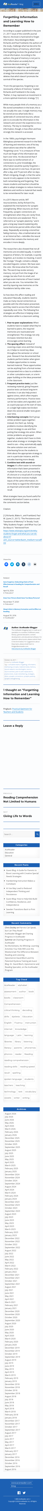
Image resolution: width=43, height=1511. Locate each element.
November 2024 (12, 1177)
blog (13, 1486)
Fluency (18, 1023)
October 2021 (11, 1281)
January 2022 (11, 1271)
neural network (9, 669)
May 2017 (9, 1442)
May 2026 (9, 1122)
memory (33, 667)
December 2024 (12, 1174)
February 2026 (11, 1132)
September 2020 (12, 1320)
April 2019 (9, 1372)
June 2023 (9, 1220)
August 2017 (10, 1432)
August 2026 (10, 1113)
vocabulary (30, 1091)
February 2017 (11, 1451)
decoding (27, 1010)
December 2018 (12, 1384)
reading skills (10, 1066)
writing (25, 1098)
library (18, 1041)
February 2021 (11, 1305)
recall (15, 674)
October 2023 (11, 1208)
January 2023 (11, 1235)
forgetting (24, 664)
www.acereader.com (21, 1483)
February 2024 (11, 1195)
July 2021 (9, 1290)
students (29, 1079)
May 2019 (9, 1369)
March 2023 (10, 1229)
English (8, 1023)
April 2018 (9, 1408)
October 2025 (11, 1144)
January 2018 (11, 1417)
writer (17, 1098)
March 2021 (10, 1302)
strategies (31, 674)
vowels (7, 1098)
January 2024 (11, 1198)
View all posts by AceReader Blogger (24, 649)
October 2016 (11, 1463)
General (8, 855)
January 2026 (11, 1135)
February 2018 (11, 1414)
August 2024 (10, 1186)
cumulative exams (14, 664)
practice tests (8, 674)
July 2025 (9, 1153)
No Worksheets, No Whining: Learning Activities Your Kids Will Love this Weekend (22, 948)
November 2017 (12, 1423)
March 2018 (10, 1411)
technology (10, 1091)
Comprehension (12, 1004)
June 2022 (9, 1256)
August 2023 (10, 1214)
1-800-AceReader (20, 1499)
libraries (8, 1041)
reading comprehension (16, 1060)
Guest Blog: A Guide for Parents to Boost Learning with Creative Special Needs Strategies (22, 873)
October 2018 (11, 1390)
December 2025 (12, 1138)
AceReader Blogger (17, 662)
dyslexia (16, 1016)
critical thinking (12, 1010)
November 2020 (12, 1314)
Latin (19, 1035)
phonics (8, 1054)
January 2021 (11, 1308)
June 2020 (9, 1329)
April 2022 (9, 1262)
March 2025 (10, 1165)
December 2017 (12, 1420)
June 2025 (9, 1156)
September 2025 (12, 1147)
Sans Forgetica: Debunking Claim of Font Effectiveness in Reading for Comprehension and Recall (21, 584)
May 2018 (9, 1405)
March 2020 (10, 1338)
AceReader (10, 849)
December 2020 (12, 1311)
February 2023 (11, 1232)
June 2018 (9, 1402)
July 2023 (9, 1217)
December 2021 (12, 1274)
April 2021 (9, 1299)
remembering (22, 674)
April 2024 (9, 1189)
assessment (10, 991)
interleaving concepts (11, 667)
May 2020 (9, 1332)
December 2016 (12, 1457)
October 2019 (11, 1353)
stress (6, 676)
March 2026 (10, 1129)
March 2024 (10, 1192)
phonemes (30, 1048)
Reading (28, 1054)
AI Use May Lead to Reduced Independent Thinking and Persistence (19, 891)
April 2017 (9, 1445)
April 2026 (9, 1125)
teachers (8, 1085)
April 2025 (9, 1162)
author (22, 991)
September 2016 (12, 1466)
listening (28, 1041)
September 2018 (12, 1393)
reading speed (27, 1066)
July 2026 (9, 1116)
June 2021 (9, 1293)
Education (9, 852)
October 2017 (11, 1426)
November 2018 (12, 1387)
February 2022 (11, 1268)
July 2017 (9, 1436)
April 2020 (9, 1335)
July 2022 (9, 1253)
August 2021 (10, 1287)
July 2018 (9, 1399)
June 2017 (9, 1439)
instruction (30, 1023)
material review (24, 667)
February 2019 (11, 1378)
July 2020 (9, 1326)
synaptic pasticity (29, 676)
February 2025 (11, 1168)
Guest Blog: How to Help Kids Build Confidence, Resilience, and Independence (21, 901)
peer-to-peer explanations (24, 672)
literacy (7, 1048)
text (20, 1091)
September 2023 (12, 1211)
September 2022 (12, 1247)
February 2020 (11, 1341)
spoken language (13, 1079)
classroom (18, 998)
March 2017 (10, 1448)
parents (18, 1048)
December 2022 (12, 1238)
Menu (36, 4)
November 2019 (12, 1350)
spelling (16, 1073)
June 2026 (9, 1119)
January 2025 (11, 1171)
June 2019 (9, 1366)
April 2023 (9, 1226)
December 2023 (12, 1201)
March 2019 (10, 1375)
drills (6, 1016)
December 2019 (12, 1347)
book (31, 991)
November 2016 (12, 1460)
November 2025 (12, 1141)
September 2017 (12, 1429)
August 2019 (10, 1360)
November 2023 (12, 1205)
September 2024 (12, 1183)
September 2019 (12, 1357)
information (32, 664)
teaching (20, 1085)
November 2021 (12, 1277)
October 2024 (11, 1180)
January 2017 (11, 1454)
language (9, 1035)
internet (8, 1029)
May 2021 (9, 1296)
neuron (29, 669)
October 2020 (11, 1317)
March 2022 (10, 1265)
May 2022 (9, 1259)
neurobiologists (20, 669)
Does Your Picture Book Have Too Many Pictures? (21, 598)
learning (28, 1035)
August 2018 (10, 1396)
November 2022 (12, 1241)
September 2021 (12, 1284)
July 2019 (9, 1363)
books (7, 998)
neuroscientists (9, 672)
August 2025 (10, 1150)
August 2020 (10, 1323)
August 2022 (10, 1250)
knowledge (20, 1029)
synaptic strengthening (12, 679)
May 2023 (9, 1223)
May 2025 (9, 1159)
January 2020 (11, 1344)
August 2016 (10, 1469)
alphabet (22, 985)
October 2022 (11, 1244)
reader (18, 1054)
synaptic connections (16, 676)
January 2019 (11, 1381)
